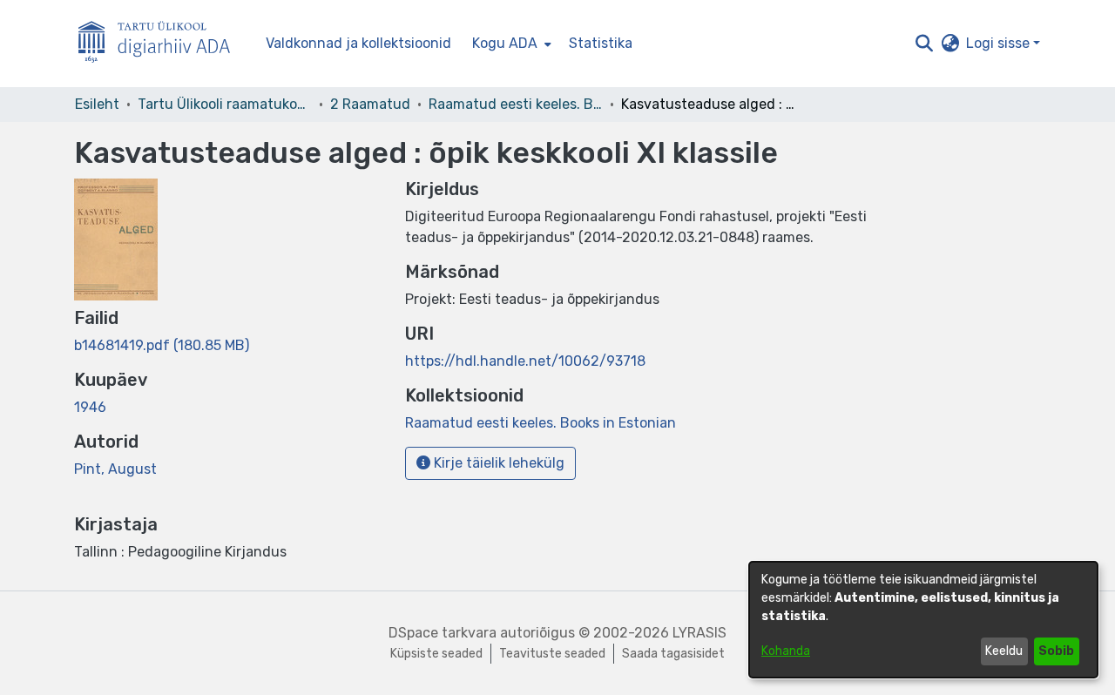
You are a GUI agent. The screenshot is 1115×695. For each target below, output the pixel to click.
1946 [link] (90, 407)
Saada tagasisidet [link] (673, 653)
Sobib (1056, 651)
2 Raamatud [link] (370, 104)
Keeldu (1004, 651)
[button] (924, 43)
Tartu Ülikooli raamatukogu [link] (225, 104)
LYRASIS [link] (699, 632)
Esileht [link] (97, 104)
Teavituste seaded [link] (552, 653)
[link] (161, 345)
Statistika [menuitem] (600, 43)
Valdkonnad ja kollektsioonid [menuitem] (358, 43)
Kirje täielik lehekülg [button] (497, 463)
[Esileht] (161, 44)
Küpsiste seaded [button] (436, 653)
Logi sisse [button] (999, 43)
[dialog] (923, 620)
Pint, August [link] (115, 469)
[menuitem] (510, 43)
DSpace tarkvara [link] (443, 632)
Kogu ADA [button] (504, 43)
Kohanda (785, 651)
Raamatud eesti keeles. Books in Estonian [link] (516, 104)
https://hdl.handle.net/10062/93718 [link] (525, 361)
